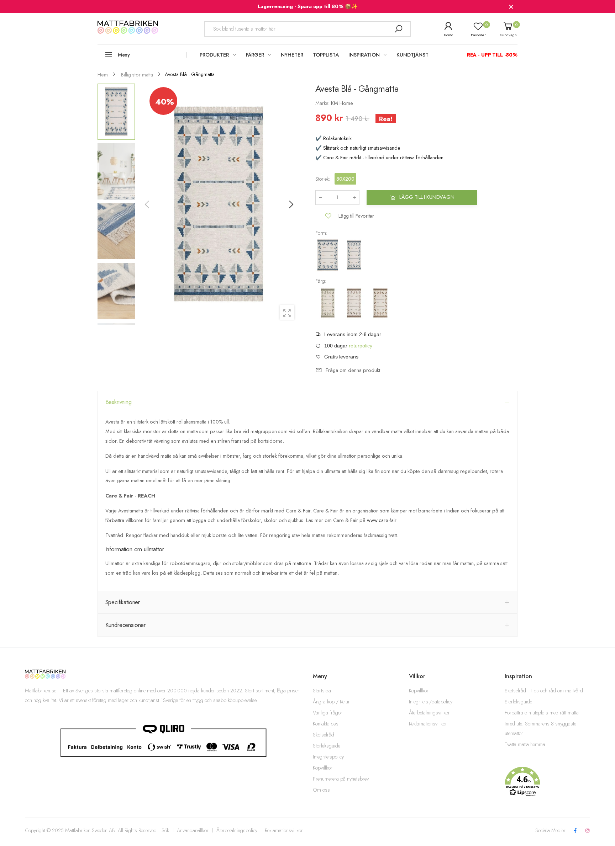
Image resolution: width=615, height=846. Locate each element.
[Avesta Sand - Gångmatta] (380, 302)
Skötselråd (323, 734)
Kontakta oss (325, 723)
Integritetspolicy (328, 756)
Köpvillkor (322, 767)
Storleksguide (326, 745)
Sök (165, 830)
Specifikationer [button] (122, 602)
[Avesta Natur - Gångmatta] (355, 302)
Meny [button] (124, 54)
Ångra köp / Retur (331, 701)
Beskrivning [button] (118, 402)
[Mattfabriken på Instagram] (587, 830)
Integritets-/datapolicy (430, 701)
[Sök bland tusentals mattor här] (398, 29)
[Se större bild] (287, 312)
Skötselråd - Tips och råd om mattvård (544, 690)
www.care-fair (381, 520)
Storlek (322, 178)
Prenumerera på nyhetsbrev (341, 778)
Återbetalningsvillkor (429, 712)
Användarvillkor (193, 830)
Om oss (321, 789)
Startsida (322, 690)
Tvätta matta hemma (525, 744)
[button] (290, 204)
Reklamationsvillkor (428, 723)
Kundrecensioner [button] (125, 625)
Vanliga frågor (327, 712)
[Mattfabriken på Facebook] (575, 830)
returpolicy (360, 345)
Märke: (323, 103)
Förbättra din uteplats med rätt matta (542, 712)
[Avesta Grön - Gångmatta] (328, 302)
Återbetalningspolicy (236, 830)
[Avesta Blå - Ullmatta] (328, 254)
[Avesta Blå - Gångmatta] (354, 254)
